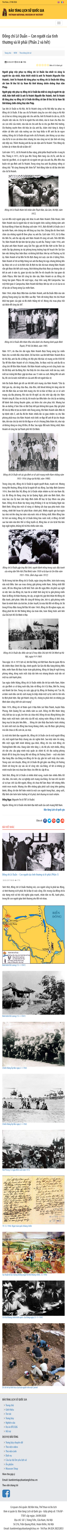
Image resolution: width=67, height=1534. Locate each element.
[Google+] (54, 821)
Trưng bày (10, 1418)
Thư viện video (12, 1447)
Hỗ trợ (8, 1431)
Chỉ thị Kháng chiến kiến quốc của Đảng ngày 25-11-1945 (22, 1317)
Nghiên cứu (10, 1423)
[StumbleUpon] (62, 821)
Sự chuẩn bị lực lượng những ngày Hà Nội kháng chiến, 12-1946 (24, 1275)
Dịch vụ (9, 1455)
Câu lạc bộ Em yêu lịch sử (16, 1460)
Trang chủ (8, 53)
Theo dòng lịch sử (25, 53)
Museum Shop (12, 1468)
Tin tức (8, 1414)
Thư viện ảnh (11, 1451)
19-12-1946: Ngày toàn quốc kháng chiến (17, 1226)
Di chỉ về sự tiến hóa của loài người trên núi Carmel (20, 1388)
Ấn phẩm (9, 1464)
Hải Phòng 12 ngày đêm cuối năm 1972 (16, 1170)
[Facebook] (45, 821)
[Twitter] (49, 821)
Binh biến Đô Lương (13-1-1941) (14, 965)
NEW (15, 53)
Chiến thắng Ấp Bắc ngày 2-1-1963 (14, 1068)
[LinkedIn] (58, 821)
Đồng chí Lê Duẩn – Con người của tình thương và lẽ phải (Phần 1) (30, 874)
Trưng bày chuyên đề (14, 1442)
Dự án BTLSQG (12, 1427)
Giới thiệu (10, 1410)
